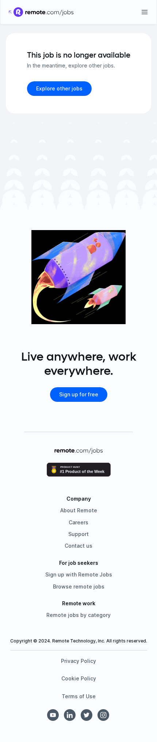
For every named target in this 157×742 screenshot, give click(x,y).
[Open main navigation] (144, 12)
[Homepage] (49, 12)
